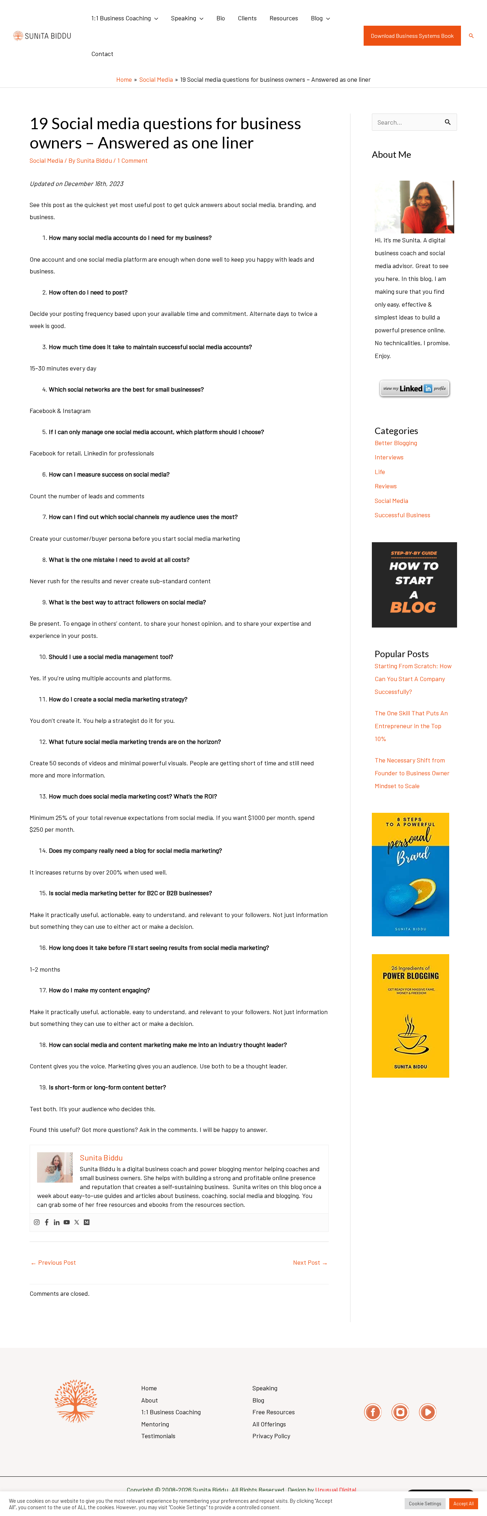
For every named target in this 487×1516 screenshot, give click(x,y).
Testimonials (158, 1436)
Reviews (386, 486)
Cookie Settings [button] (425, 1503)
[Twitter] (76, 1222)
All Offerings (269, 1424)
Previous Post (53, 1262)
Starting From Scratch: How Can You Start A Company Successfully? (413, 678)
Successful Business (402, 515)
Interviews (389, 457)
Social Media (46, 160)
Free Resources (273, 1412)
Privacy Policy (271, 1436)
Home (149, 1388)
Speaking (264, 1388)
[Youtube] (66, 1222)
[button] (154, 18)
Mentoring (155, 1424)
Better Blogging (396, 443)
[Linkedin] (56, 1222)
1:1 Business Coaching (171, 1412)
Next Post (310, 1262)
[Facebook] (46, 1222)
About (149, 1400)
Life (380, 471)
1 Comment (132, 160)
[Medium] (86, 1222)
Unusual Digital (337, 1490)
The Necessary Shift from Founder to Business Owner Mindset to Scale (412, 773)
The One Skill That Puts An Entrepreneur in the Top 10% (411, 725)
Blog (258, 1400)
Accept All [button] (463, 1503)
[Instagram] (37, 1222)
